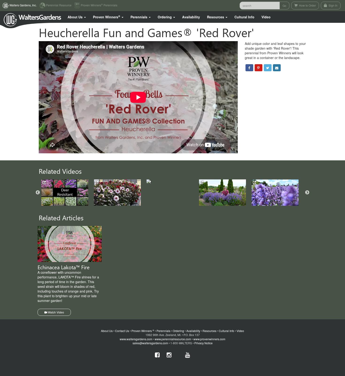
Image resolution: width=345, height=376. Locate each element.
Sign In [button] (332, 5)
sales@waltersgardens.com (150, 343)
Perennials (163, 331)
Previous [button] (37, 192)
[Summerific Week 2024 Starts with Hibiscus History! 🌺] (117, 192)
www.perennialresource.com (173, 339)
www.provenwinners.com (209, 339)
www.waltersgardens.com (136, 339)
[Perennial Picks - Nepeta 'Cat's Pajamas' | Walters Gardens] (169, 181)
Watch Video (55, 312)
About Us (107, 331)
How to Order (307, 5)
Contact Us (122, 331)
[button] (76, 17)
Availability (191, 17)
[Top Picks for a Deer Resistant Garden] (64, 192)
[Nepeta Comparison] (275, 192)
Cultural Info (244, 17)
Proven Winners (142, 331)
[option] (67, 192)
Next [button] (307, 192)
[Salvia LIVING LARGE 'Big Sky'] (222, 192)
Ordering (178, 331)
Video (240, 331)
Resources (209, 331)
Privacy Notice (203, 343)
